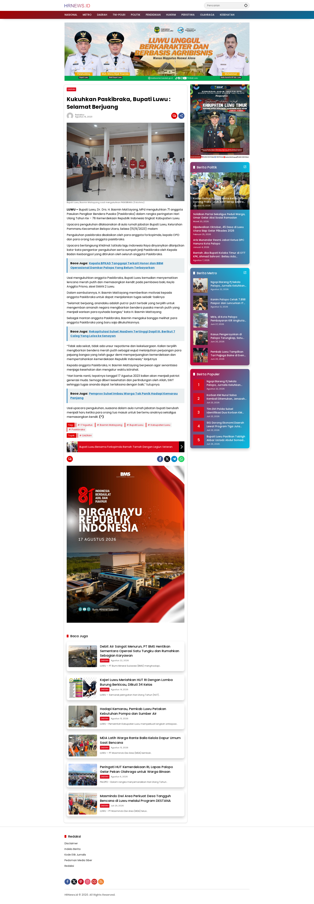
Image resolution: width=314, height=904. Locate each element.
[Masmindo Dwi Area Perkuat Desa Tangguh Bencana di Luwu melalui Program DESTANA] (83, 804)
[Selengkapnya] (245, 166)
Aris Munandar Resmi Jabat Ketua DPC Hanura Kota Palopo (218, 241)
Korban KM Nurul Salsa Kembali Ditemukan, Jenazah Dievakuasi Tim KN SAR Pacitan (226, 397)
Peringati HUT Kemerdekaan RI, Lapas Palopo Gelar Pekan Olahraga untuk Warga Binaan (136, 769)
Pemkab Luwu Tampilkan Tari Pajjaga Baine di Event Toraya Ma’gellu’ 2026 (228, 353)
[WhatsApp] (181, 459)
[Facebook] (160, 459)
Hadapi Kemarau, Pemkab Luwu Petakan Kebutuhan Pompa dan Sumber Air (133, 711)
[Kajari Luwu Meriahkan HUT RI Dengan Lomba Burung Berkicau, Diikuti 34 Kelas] (83, 687)
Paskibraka (78, 429)
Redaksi (69, 866)
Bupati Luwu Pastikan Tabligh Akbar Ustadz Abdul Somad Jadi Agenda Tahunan (226, 438)
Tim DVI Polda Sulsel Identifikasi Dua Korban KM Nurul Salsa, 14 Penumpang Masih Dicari (224, 410)
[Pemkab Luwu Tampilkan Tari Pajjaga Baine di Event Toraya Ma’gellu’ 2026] (200, 355)
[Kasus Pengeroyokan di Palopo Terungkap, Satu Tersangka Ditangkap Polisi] (200, 337)
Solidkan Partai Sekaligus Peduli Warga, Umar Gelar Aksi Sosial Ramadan (219, 216)
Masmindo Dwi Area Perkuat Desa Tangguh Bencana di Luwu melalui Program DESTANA (135, 798)
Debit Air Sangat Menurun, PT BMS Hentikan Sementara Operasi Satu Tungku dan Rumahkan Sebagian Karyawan (139, 651)
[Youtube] (94, 882)
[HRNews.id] (77, 5)
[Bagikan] (181, 116)
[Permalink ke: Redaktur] (71, 116)
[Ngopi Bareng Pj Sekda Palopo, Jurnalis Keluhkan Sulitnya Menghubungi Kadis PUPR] (200, 285)
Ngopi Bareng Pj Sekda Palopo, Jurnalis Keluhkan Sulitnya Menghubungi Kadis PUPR (228, 283)
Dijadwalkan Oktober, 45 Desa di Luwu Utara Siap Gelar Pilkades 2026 (218, 228)
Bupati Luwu (136, 425)
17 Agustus (86, 425)
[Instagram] (87, 882)
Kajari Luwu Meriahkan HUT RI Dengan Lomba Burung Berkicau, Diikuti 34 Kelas (136, 682)
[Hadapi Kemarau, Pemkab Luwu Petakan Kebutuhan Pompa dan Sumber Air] (83, 716)
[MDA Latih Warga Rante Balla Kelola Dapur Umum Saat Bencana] (83, 745)
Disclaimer (71, 843)
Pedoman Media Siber (78, 860)
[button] (245, 5)
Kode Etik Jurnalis (75, 854)
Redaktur (79, 115)
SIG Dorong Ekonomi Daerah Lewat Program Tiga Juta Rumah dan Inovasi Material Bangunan (225, 424)
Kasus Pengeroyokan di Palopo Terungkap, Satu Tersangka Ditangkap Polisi (227, 336)
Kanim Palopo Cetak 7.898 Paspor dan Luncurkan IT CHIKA (228, 301)
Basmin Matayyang (111, 425)
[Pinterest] (81, 882)
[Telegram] (174, 459)
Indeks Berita (72, 849)
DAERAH (71, 89)
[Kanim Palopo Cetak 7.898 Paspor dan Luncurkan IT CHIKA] (200, 303)
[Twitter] (167, 459)
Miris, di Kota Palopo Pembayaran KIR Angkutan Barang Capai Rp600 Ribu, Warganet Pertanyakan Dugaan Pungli (228, 318)
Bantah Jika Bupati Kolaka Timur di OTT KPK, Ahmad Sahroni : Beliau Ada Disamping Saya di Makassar (219, 254)
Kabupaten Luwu (160, 425)
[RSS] (101, 882)
